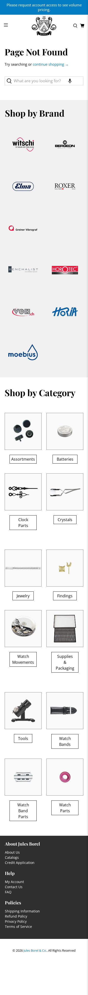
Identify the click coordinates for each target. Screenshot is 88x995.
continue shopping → (51, 64)
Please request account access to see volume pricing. (44, 7)
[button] (70, 80)
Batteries (65, 459)
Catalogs (12, 857)
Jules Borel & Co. (35, 950)
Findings (65, 596)
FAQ (8, 892)
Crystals (65, 519)
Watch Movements (23, 659)
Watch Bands (65, 741)
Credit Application (19, 862)
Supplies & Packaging (65, 662)
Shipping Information (22, 911)
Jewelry (23, 596)
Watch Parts (65, 807)
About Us (12, 852)
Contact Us (13, 886)
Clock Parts (23, 522)
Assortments (23, 459)
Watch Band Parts (23, 810)
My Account (14, 881)
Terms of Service (18, 926)
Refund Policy (16, 916)
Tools (23, 738)
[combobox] (44, 80)
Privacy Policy (16, 921)
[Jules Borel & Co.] (44, 26)
